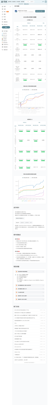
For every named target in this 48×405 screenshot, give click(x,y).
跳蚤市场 (4, 40)
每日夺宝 (4, 33)
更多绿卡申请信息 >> (20, 218)
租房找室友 (4, 42)
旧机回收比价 (5, 44)
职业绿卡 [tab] (17, 222)
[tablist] (24, 222)
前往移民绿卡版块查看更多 (29, 362)
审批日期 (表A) (26, 89)
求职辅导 (4, 38)
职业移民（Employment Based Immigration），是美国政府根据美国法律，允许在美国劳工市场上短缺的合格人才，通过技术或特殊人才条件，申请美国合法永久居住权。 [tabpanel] (30, 227)
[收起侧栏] (10, 6)
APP (43, 1)
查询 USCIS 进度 (39, 11)
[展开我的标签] (11, 50)
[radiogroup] (30, 89)
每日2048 (4, 35)
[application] (30, 102)
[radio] (22, 89)
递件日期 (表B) (34, 89)
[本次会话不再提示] (46, 4)
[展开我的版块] (11, 47)
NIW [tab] (31, 222)
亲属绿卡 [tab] (22, 222)
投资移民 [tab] (27, 222)
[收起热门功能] (11, 31)
